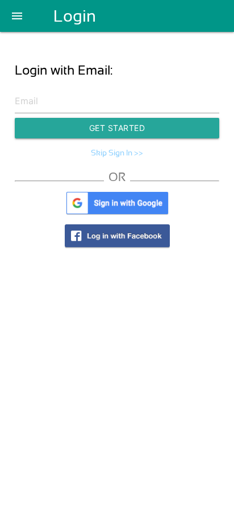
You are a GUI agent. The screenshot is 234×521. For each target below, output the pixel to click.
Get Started (117, 128)
